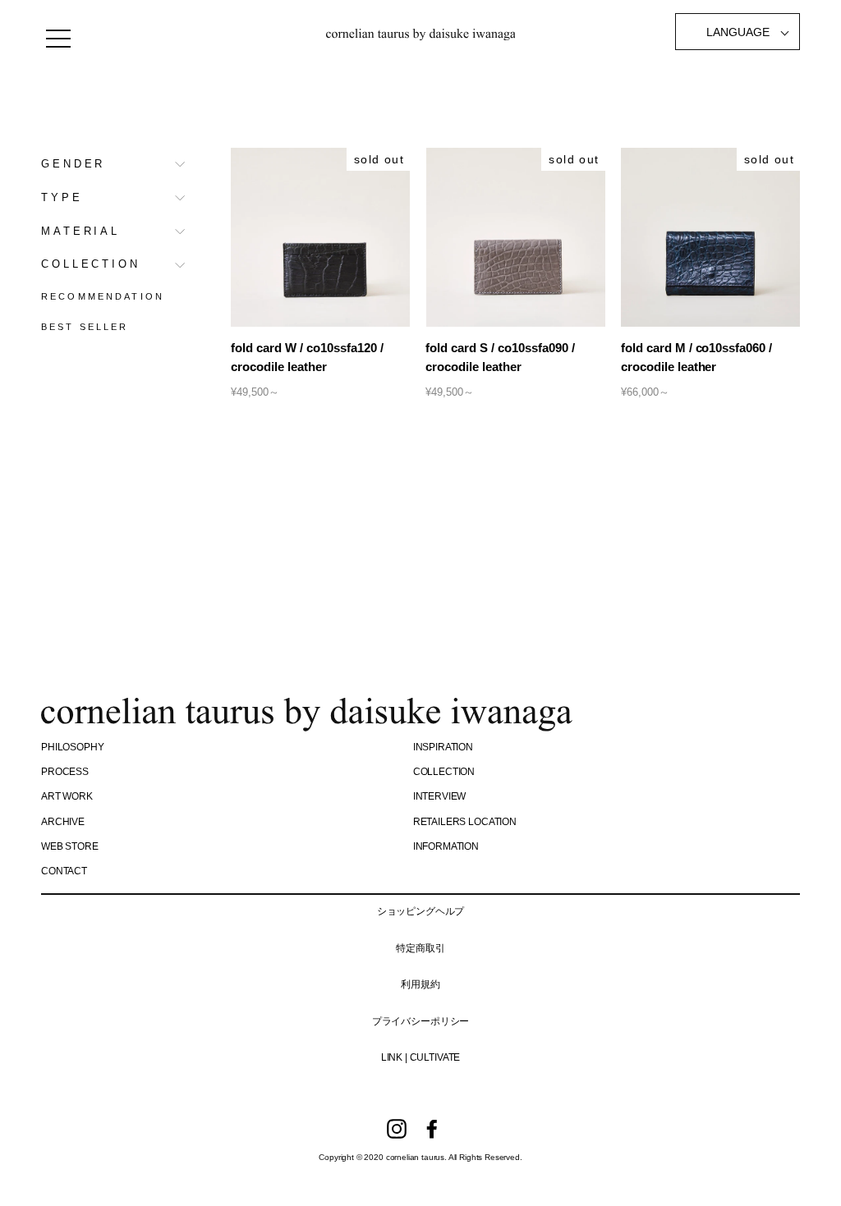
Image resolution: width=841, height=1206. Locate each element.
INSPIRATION (443, 747)
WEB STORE (70, 846)
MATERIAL (80, 231)
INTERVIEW (439, 796)
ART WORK (67, 796)
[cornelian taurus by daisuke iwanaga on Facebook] (432, 1129)
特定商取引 (420, 948)
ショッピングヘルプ (421, 911)
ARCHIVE (63, 822)
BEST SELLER (85, 327)
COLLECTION (90, 264)
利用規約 (420, 984)
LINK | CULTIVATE (420, 1057)
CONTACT (64, 871)
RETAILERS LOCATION (465, 822)
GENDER (73, 164)
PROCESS (65, 771)
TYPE (62, 197)
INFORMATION (446, 846)
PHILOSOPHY (72, 747)
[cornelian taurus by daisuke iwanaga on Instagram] (397, 1129)
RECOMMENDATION (102, 296)
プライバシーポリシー (420, 1021)
